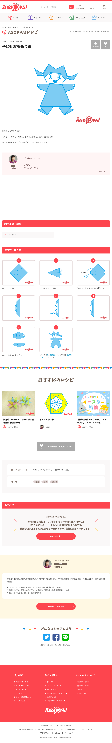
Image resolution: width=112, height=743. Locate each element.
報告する (102, 171)
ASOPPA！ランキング (54, 686)
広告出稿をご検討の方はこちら (47, 729)
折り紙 (36, 168)
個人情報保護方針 (45, 733)
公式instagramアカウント (56, 693)
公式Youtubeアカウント (55, 701)
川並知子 (58, 567)
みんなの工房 (20, 701)
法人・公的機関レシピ (23, 697)
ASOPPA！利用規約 (94, 31)
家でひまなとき (46, 469)
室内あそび (28, 168)
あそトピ (50, 682)
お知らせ (80, 689)
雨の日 (35, 469)
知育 (37, 481)
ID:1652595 (51, 355)
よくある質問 (81, 693)
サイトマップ (69, 733)
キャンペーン (51, 689)
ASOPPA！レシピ (13, 27)
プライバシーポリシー (86, 729)
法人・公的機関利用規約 (68, 729)
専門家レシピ (20, 693)
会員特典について (83, 686)
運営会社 (57, 733)
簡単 (45, 481)
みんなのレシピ (21, 689)
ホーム (4, 27)
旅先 (67, 469)
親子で (54, 481)
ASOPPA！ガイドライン (48, 725)
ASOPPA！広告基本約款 (26, 729)
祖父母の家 (59, 469)
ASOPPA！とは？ (83, 682)
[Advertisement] (33, 197)
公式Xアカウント (52, 697)
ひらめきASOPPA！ (22, 686)
